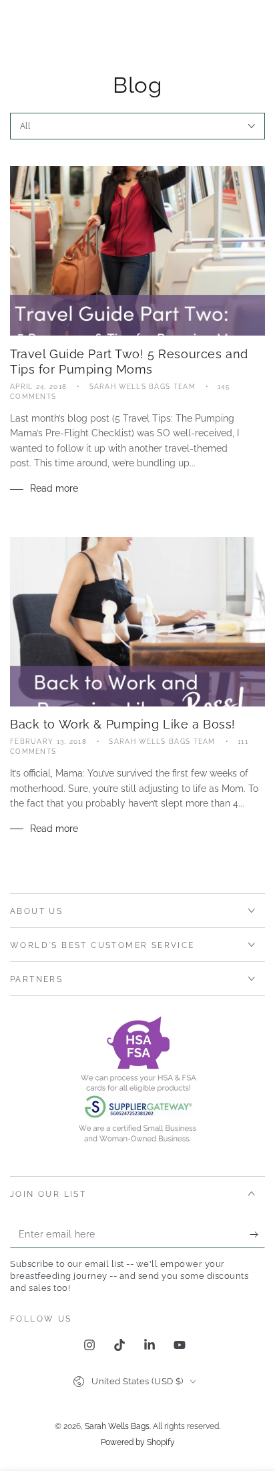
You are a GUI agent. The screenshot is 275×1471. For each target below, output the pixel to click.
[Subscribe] (257, 1235)
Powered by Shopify (138, 1442)
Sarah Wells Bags (117, 1426)
